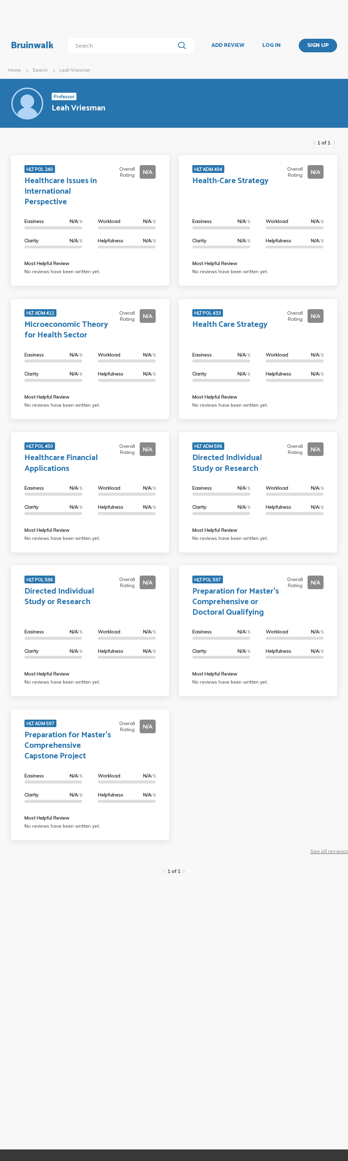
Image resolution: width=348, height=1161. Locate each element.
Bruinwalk (32, 45)
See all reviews (329, 851)
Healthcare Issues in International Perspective (60, 191)
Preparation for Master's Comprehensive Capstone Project (67, 745)
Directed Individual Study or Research (227, 463)
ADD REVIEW (227, 45)
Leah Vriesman (74, 70)
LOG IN (271, 45)
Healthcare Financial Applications (61, 463)
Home (14, 70)
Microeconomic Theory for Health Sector (66, 330)
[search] (122, 45)
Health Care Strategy (229, 324)
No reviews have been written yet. (62, 271)
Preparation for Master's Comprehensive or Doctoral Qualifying (235, 602)
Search (40, 70)
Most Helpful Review (46, 263)
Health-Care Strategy (230, 181)
